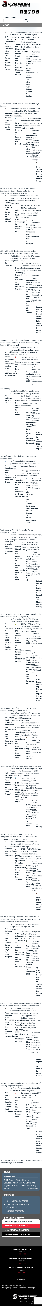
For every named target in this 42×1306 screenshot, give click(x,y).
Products (22, 1251)
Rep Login (31, 1288)
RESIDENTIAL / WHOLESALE (16, 1226)
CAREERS (21, 1279)
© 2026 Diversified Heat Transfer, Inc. (14, 1285)
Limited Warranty (15, 1210)
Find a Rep (22, 1254)
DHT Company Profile (17, 1200)
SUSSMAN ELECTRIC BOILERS (17, 1234)
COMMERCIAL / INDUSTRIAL (17, 1230)
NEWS (7, 1171)
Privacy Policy (6, 1288)
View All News (33, 1189)
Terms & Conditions (19, 1288)
